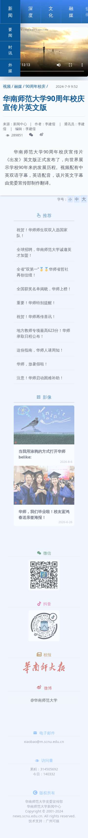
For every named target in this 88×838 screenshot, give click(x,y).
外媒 (10, 67)
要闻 (10, 32)
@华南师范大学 (44, 700)
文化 (51, 11)
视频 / (8, 86)
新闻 (10, 11)
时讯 (10, 50)
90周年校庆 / (36, 86)
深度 (30, 11)
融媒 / (19, 86)
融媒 (71, 11)
